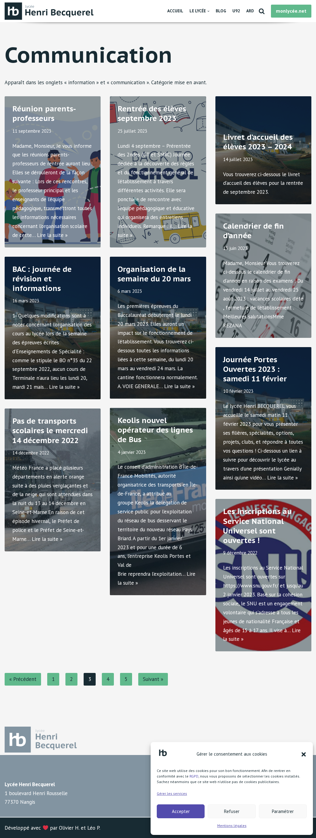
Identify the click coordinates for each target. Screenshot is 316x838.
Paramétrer (283, 811)
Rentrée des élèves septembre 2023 (152, 113)
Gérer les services (172, 793)
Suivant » (153, 679)
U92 (236, 11)
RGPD (193, 776)
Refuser (231, 811)
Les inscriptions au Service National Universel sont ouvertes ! (257, 526)
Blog (221, 11)
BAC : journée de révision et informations (42, 278)
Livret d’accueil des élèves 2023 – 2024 (258, 141)
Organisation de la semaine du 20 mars (154, 274)
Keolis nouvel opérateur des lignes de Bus (155, 430)
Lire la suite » (52, 235)
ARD (250, 11)
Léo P (93, 827)
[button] (304, 754)
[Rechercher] (262, 11)
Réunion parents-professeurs (44, 113)
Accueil (175, 11)
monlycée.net (291, 11)
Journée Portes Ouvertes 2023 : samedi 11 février (255, 369)
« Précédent (22, 679)
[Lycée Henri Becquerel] (51, 11)
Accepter (181, 811)
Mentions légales (232, 825)
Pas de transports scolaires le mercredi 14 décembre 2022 (50, 430)
